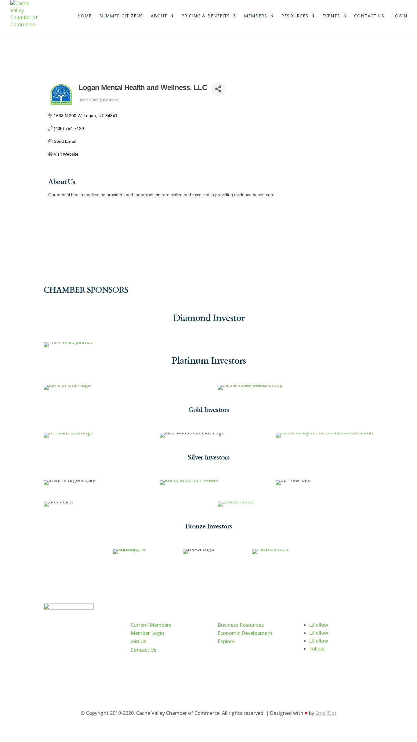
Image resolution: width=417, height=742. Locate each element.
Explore (226, 641)
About (159, 16)
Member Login (147, 633)
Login (399, 16)
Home (85, 16)
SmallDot (326, 713)
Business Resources (241, 624)
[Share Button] (218, 89)
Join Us (138, 641)
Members (255, 16)
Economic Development (245, 633)
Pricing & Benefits (205, 16)
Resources (294, 16)
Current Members (151, 624)
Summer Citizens (121, 16)
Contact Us (369, 16)
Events (331, 16)
